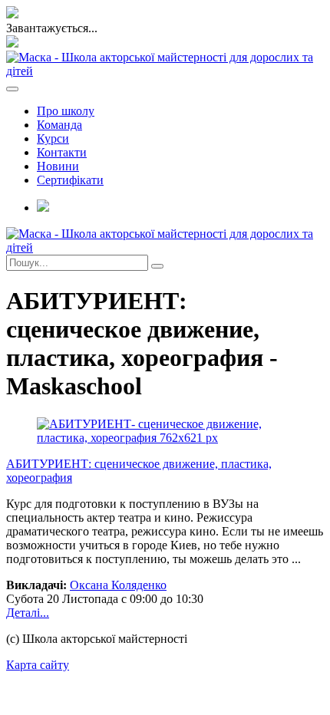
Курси (53, 138)
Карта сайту (37, 664)
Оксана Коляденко (118, 584)
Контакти (62, 152)
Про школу (65, 110)
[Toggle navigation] (12, 89)
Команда (59, 124)
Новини (58, 166)
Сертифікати (70, 179)
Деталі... (27, 612)
